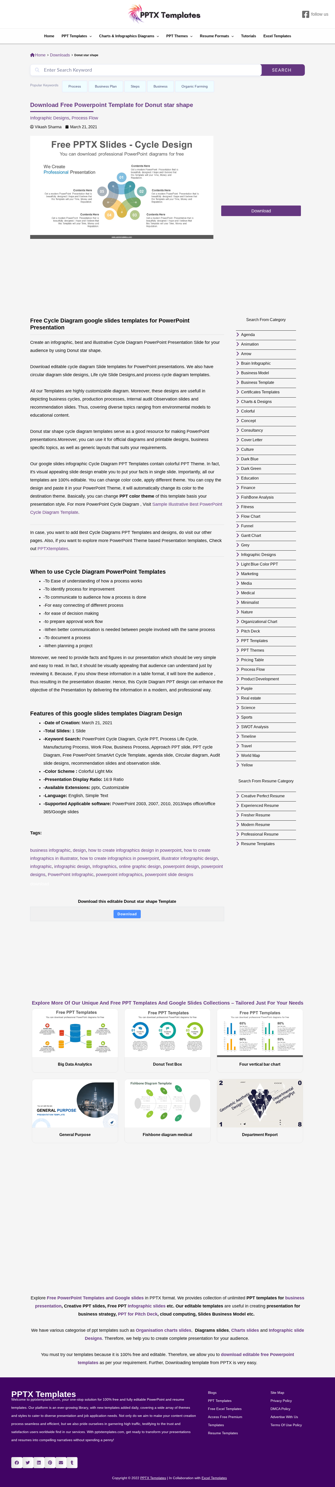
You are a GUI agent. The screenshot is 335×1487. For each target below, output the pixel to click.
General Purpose (75, 1135)
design (79, 850)
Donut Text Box (167, 1064)
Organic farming (194, 86)
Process (74, 86)
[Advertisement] (261, 170)
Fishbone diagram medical (167, 1135)
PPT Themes (177, 36)
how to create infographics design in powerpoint (134, 850)
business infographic (50, 850)
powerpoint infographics (119, 874)
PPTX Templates (43, 1394)
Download (127, 914)
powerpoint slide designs (169, 874)
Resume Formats (214, 36)
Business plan (106, 86)
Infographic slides (146, 1306)
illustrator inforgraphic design (189, 858)
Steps (135, 86)
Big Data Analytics (75, 1064)
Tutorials (248, 36)
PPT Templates (74, 36)
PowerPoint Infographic (70, 874)
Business (161, 86)
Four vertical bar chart (259, 1064)
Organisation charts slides (163, 1330)
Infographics (104, 866)
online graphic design (140, 866)
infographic (41, 866)
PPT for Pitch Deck (137, 1314)
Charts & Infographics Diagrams (126, 36)
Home (49, 36)
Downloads (60, 55)
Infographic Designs (49, 118)
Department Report (260, 1135)
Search (282, 70)
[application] (89, 36)
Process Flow (85, 118)
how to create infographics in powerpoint (119, 858)
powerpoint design (181, 866)
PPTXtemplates (53, 548)
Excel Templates (277, 36)
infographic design (72, 866)
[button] (16, 1462)
